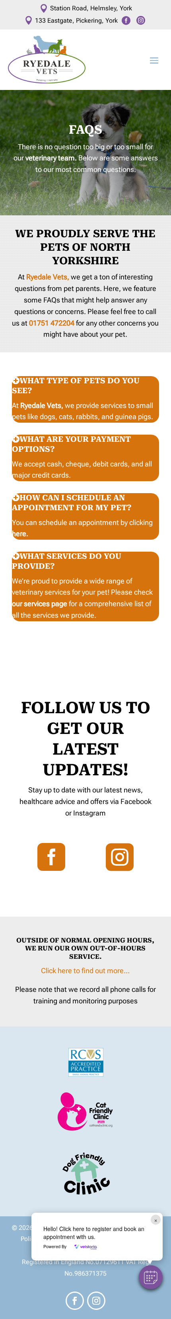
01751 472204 (51, 323)
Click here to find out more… (85, 970)
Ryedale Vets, (48, 277)
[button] (151, 1277)
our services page (39, 603)
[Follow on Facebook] (75, 1301)
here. (20, 533)
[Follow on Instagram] (96, 1301)
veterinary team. (51, 158)
